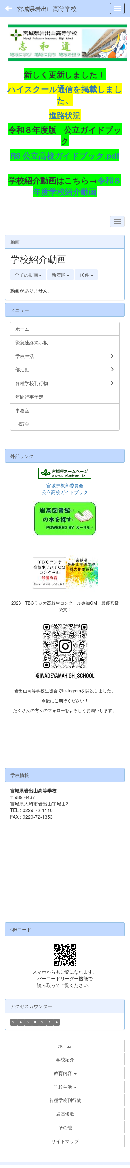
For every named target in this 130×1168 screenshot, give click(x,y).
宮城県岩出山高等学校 (47, 8)
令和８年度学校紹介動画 (77, 185)
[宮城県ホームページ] (65, 473)
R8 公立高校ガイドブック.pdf (64, 155)
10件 (85, 274)
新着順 (59, 274)
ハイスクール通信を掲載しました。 (65, 94)
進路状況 (65, 115)
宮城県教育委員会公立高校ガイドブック (65, 488)
